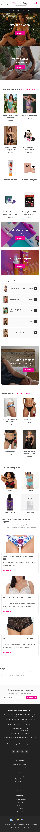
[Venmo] (28, 820)
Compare (20, 808)
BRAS (3, 472)
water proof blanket (8, 675)
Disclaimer (20, 773)
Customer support (20, 785)
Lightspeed (13, 827)
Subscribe (32, 697)
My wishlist (20, 805)
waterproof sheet (21, 675)
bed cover (19, 672)
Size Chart (20, 791)
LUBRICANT (24, 495)
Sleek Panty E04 (29, 419)
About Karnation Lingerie (20, 764)
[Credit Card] (11, 820)
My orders (20, 802)
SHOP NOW (20, 33)
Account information (20, 799)
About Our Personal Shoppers (20, 767)
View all (20, 281)
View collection (27, 89)
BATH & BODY (5, 495)
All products (20, 811)
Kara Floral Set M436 (29, 115)
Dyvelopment (26, 827)
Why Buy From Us (20, 782)
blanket (27, 672)
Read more (7, 570)
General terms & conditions (20, 770)
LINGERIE (24, 472)
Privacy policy (20, 776)
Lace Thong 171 (10, 452)
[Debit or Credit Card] (17, 820)
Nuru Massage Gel (8, 672)
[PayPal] (22, 820)
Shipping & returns (20, 779)
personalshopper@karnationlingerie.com (21, 744)
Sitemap (20, 788)
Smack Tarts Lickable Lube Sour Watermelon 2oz (10, 182)
